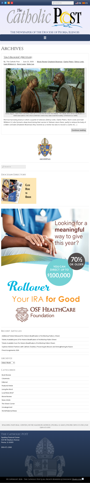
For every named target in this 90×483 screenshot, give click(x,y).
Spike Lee (30, 64)
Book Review (6, 375)
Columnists (6, 378)
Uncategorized (7, 407)
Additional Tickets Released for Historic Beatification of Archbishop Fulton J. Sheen (31, 336)
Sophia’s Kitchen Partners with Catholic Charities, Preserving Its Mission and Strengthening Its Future (37, 347)
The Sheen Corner (8, 404)
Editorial (5, 382)
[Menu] (45, 37)
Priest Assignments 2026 (10, 350)
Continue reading (79, 130)
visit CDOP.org (45, 159)
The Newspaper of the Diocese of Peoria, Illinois (44, 32)
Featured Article (7, 386)
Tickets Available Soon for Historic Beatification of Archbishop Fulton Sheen (28, 343)
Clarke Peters (68, 62)
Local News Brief (7, 393)
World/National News (9, 411)
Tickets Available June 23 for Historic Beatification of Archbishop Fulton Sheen (29, 339)
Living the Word (7, 389)
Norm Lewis (21, 64)
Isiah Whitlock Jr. (10, 64)
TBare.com (77, 479)
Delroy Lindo (79, 62)
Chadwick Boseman (55, 62)
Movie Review (42, 62)
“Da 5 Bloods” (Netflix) (18, 57)
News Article (6, 400)
